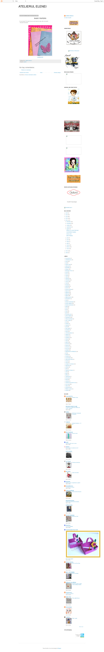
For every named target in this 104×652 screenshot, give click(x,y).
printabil (67, 350)
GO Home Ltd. (68, 314)
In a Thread (68, 461)
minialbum (67, 337)
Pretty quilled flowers (76, 598)
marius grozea (69, 451)
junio (68, 239)
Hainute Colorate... (70, 562)
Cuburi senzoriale (75, 472)
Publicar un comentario (26, 70)
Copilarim (68, 422)
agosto (68, 228)
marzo (68, 245)
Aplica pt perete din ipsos (76, 491)
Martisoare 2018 (75, 516)
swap (66, 371)
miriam (66, 339)
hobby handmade (69, 318)
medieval (67, 336)
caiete (66, 277)
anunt (66, 261)
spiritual (67, 367)
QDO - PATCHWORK (70, 572)
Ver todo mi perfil (67, 17)
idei (66, 322)
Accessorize (67, 258)
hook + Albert (68, 320)
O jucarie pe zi (69, 592)
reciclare (67, 356)
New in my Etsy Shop (76, 563)
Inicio (41, 72)
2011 (67, 220)
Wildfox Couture (68, 388)
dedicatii (67, 286)
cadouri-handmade (70, 490)
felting (66, 306)
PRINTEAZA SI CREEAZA (70, 351)
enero (68, 248)
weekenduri (67, 387)
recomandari (68, 357)
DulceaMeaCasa (69, 486)
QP (66, 353)
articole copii (68, 264)
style (66, 368)
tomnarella (67, 378)
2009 (67, 252)
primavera (67, 346)
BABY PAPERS (69, 235)
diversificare (67, 298)
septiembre (69, 227)
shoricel (67, 446)
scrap (66, 362)
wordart (66, 390)
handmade (67, 317)
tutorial (66, 379)
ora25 (67, 442)
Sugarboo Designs (69, 370)
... (72, 608)
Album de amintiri (75, 573)
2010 (67, 250)
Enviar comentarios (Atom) (30, 74)
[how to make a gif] (71, 68)
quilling (66, 354)
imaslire (67, 323)
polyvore (67, 345)
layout (66, 331)
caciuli (66, 275)
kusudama (67, 329)
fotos (66, 311)
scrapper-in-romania (69, 364)
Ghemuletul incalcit (70, 500)
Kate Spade (67, 328)
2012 (67, 218)
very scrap (67, 384)
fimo (66, 309)
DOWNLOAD (40, 57)
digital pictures (68, 297)
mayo (68, 241)
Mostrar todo (81, 626)
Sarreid (66, 360)
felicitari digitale (68, 303)
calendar (67, 278)
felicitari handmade (69, 301)
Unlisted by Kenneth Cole (70, 382)
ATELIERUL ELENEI (33, 6)
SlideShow (67, 365)
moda (66, 340)
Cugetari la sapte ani (69, 593)
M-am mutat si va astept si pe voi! (72, 447)
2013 (67, 216)
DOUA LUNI (68, 234)
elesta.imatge (69, 607)
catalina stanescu (69, 15)
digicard (67, 290)
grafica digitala (68, 315)
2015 (67, 213)
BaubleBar (67, 267)
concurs (67, 281)
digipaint (67, 292)
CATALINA (67, 280)
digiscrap (67, 294)
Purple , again (74, 618)
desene (66, 287)
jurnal (66, 326)
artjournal (67, 266)
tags (66, 373)
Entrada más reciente (24, 72)
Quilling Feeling (69, 505)
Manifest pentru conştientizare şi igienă (73, 482)
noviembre (69, 223)
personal (67, 343)
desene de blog (68, 289)
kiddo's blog (68, 596)
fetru (66, 308)
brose (66, 273)
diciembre (69, 221)
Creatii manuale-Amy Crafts (72, 529)
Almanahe (68, 481)
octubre (68, 225)
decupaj (67, 284)
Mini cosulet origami (69, 558)
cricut (66, 283)
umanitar (67, 381)
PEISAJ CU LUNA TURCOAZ (72, 230)
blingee (66, 269)
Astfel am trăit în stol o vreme (71, 443)
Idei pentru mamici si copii (71, 406)
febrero (68, 246)
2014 (67, 214)
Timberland (67, 376)
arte (66, 262)
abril (68, 243)
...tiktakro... (68, 617)
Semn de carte (75, 433)
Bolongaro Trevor (69, 270)
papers (25, 61)
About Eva (68, 525)
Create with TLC (69, 396)
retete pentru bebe (69, 359)
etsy (66, 300)
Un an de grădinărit (69, 526)
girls (66, 312)
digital (66, 295)
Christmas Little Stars (76, 462)
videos (66, 385)
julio (68, 237)
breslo (66, 272)
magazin (67, 334)
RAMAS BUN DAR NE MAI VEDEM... (72, 501)
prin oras (67, 348)
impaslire (67, 325)
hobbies (67, 412)
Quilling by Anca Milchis (71, 582)
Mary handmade (69, 432)
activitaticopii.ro (68, 259)
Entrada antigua (57, 72)
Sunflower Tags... (75, 397)
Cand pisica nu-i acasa (70, 487)
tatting (66, 374)
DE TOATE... (68, 471)
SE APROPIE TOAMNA (71, 232)
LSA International (68, 332)
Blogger (59, 648)
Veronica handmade (70, 515)
